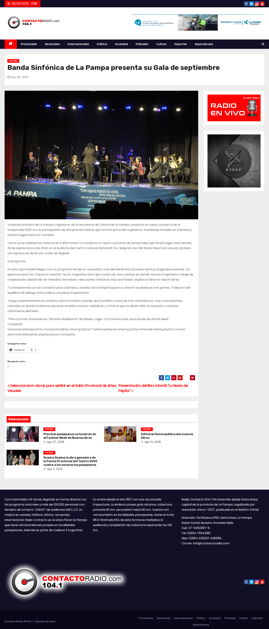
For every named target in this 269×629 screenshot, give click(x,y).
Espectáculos (204, 44)
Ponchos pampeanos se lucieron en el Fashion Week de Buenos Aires (69, 436)
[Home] (11, 44)
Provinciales (29, 44)
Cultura (161, 44)
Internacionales (78, 44)
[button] (263, 44)
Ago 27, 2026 (55, 442)
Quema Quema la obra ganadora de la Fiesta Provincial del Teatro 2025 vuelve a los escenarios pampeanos (70, 461)
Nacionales (52, 44)
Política (102, 44)
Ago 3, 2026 (55, 469)
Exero (52, 621)
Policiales (142, 44)
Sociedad (121, 44)
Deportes (181, 44)
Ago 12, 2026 (153, 442)
